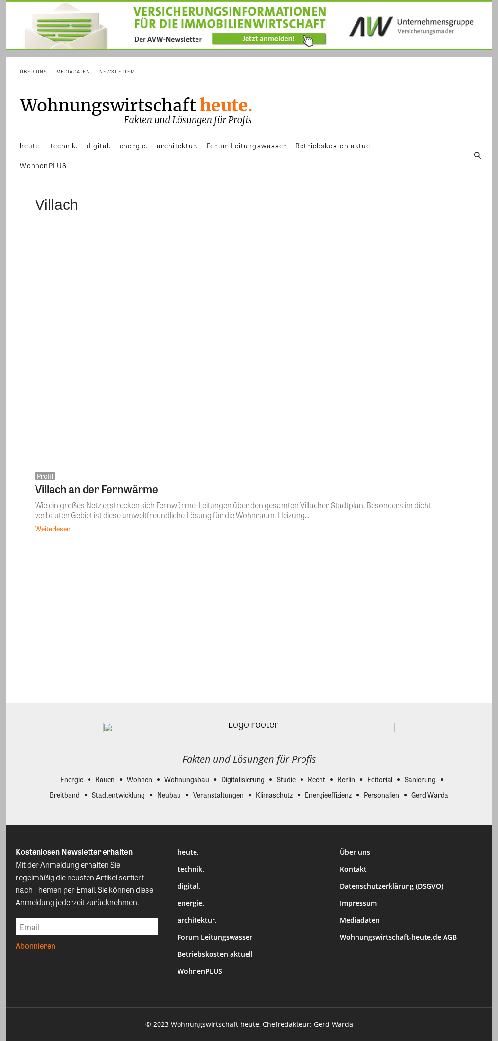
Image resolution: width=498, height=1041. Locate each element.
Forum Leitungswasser (215, 937)
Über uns (355, 852)
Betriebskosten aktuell (215, 954)
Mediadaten (360, 920)
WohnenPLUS (200, 971)
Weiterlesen (53, 528)
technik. (191, 869)
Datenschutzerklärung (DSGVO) (391, 886)
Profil (45, 476)
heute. (188, 852)
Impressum (358, 903)
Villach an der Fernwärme (96, 488)
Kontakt (353, 869)
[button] (477, 155)
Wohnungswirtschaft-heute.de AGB (398, 937)
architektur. (197, 920)
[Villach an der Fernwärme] (249, 345)
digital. (189, 886)
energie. (191, 903)
